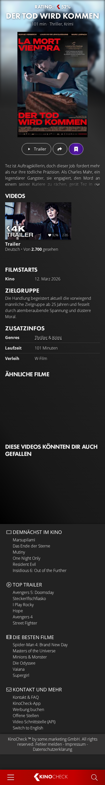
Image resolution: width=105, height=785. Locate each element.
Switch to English (28, 727)
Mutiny (19, 552)
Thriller (41, 337)
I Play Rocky (23, 604)
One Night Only (26, 558)
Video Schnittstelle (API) (34, 721)
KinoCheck (17, 739)
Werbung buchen (28, 709)
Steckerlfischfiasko (29, 598)
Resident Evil (24, 564)
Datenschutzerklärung (52, 749)
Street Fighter (25, 623)
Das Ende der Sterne (31, 546)
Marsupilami (24, 539)
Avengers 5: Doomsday (33, 592)
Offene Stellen (26, 715)
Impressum (75, 744)
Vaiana (18, 669)
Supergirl (21, 675)
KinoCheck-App (27, 703)
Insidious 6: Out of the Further (40, 570)
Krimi (57, 337)
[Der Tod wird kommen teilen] (60, 149)
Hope (18, 610)
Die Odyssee (24, 663)
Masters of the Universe (34, 650)
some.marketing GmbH (58, 739)
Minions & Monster (30, 656)
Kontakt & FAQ (26, 697)
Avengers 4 (23, 616)
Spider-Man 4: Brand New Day (40, 644)
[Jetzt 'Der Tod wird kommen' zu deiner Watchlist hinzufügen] (76, 149)
